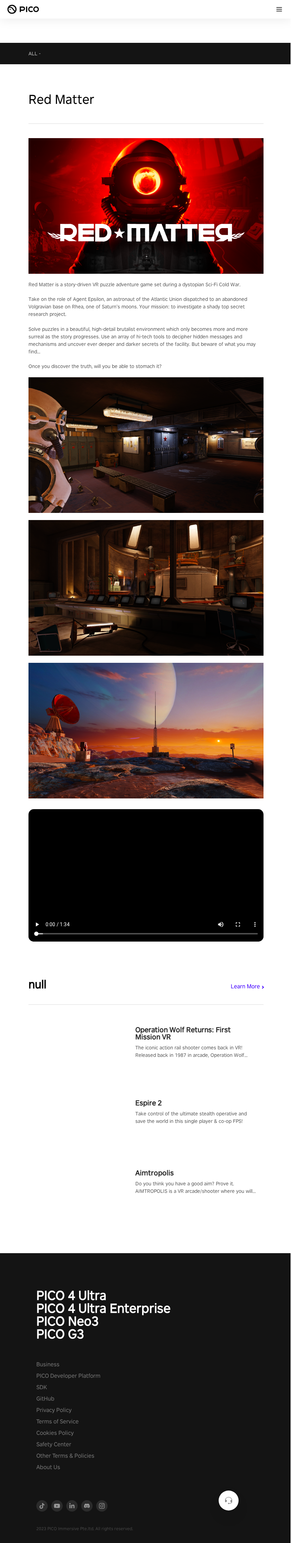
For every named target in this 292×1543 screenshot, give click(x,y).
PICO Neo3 (67, 1321)
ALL (32, 53)
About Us (48, 1467)
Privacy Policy (54, 1410)
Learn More (245, 986)
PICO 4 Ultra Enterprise (103, 1308)
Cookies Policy (55, 1433)
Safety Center (53, 1444)
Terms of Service (57, 1421)
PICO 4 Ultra (71, 1295)
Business (47, 1364)
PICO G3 (60, 1333)
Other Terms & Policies (65, 1455)
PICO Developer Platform (68, 1376)
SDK (41, 1387)
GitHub (45, 1398)
